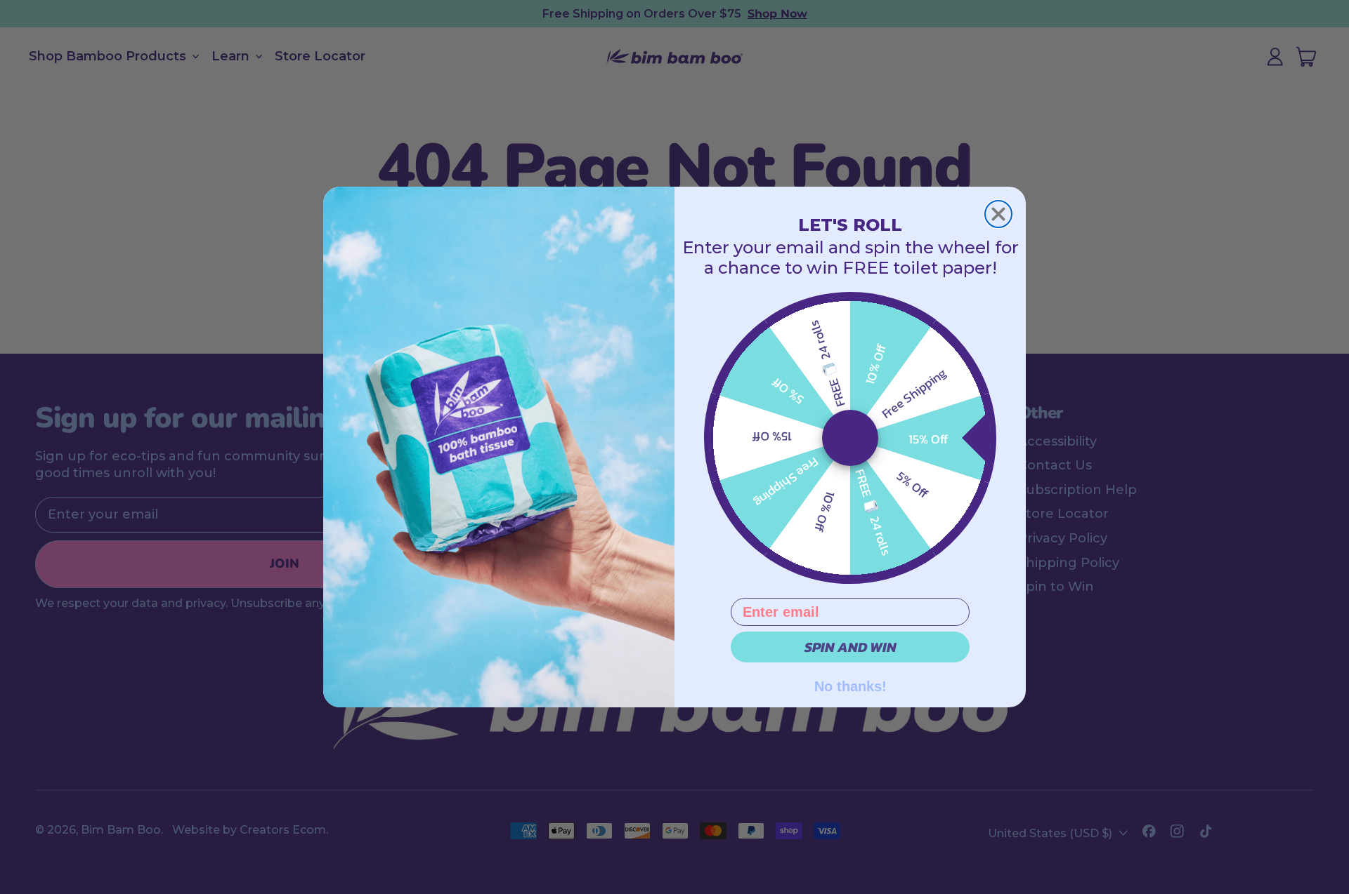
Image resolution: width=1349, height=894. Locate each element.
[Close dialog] (998, 214)
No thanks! (850, 684)
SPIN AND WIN (850, 647)
